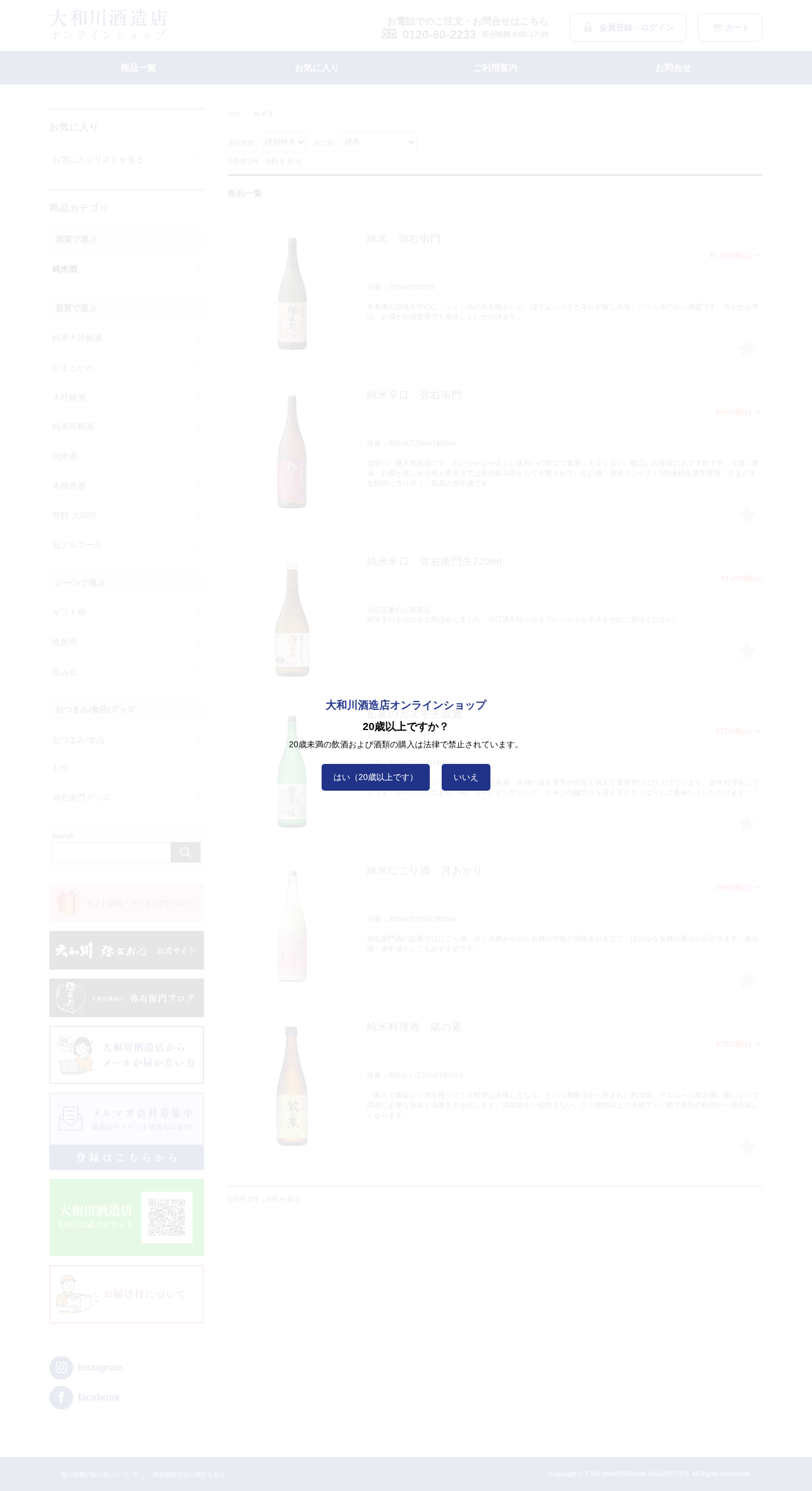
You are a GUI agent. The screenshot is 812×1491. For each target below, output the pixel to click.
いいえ (466, 777)
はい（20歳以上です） (375, 777)
